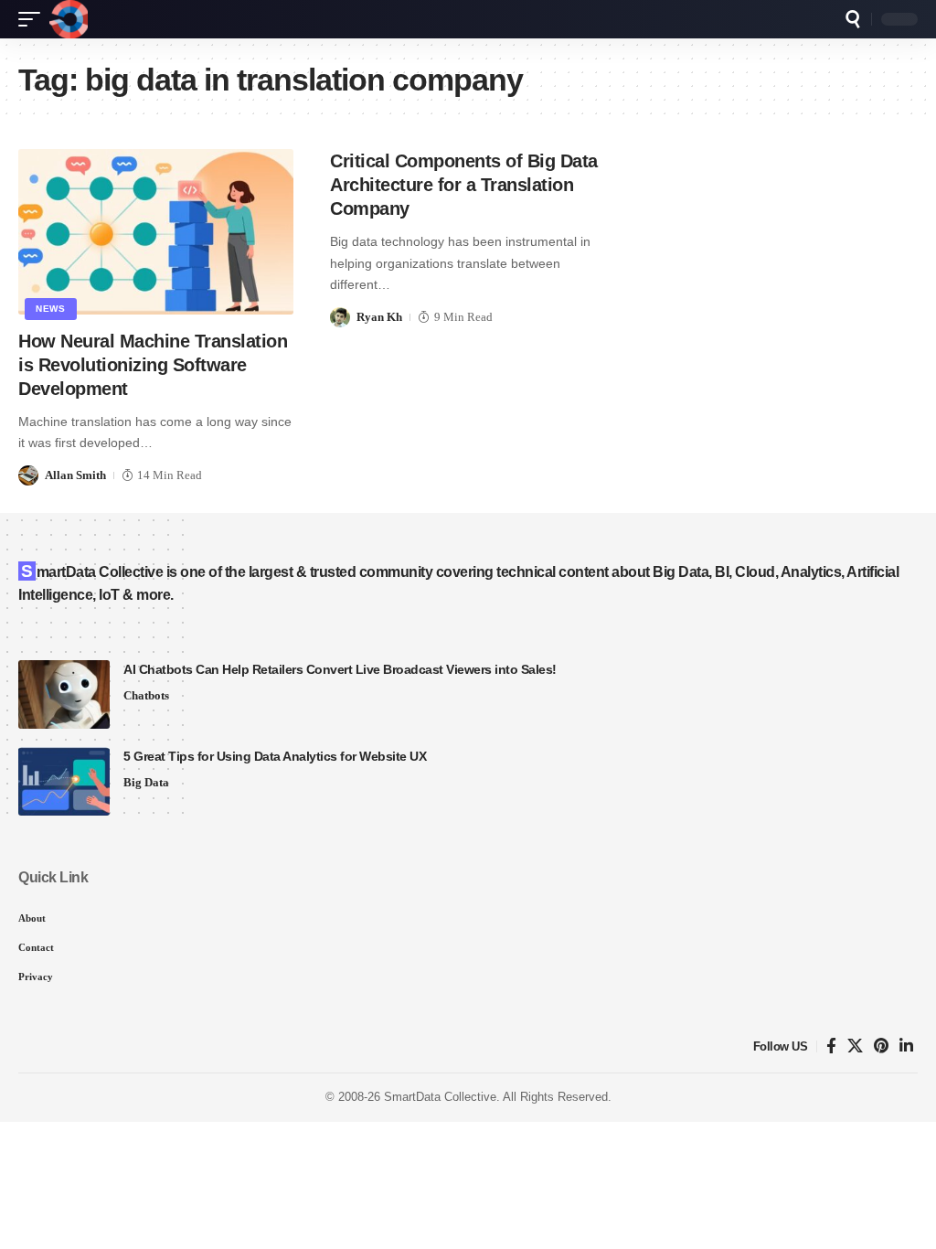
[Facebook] (831, 1046)
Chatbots (146, 695)
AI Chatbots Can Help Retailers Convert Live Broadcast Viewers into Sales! (340, 669)
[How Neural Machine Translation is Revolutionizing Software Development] (155, 232)
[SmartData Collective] (68, 19)
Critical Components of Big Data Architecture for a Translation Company (464, 185)
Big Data (146, 782)
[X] (855, 1046)
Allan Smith (75, 475)
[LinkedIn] (906, 1046)
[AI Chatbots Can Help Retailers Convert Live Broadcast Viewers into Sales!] (64, 694)
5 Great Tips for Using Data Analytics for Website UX (274, 756)
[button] (33, 19)
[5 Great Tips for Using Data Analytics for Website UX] (64, 781)
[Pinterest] (881, 1046)
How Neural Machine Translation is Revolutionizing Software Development (152, 365)
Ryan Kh (379, 317)
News (51, 309)
